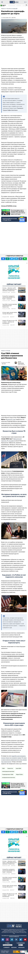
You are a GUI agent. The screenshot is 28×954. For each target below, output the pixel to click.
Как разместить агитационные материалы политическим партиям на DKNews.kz (14, 936)
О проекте (6, 947)
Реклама (14, 947)
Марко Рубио (19, 774)
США (3, 768)
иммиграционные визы (8, 771)
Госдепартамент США (7, 774)
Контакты (21, 947)
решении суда (11, 419)
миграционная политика (8, 777)
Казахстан (10, 768)
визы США (18, 768)
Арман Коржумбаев (21, 362)
